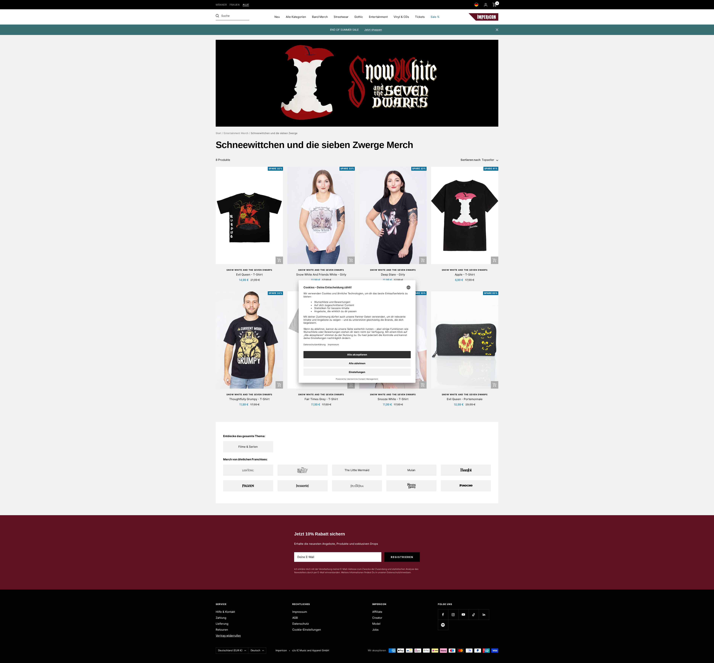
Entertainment (378, 17)
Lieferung (222, 623)
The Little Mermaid (357, 470)
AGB (295, 617)
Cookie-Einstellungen (306, 629)
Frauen (235, 4)
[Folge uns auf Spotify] (443, 625)
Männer (221, 4)
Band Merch (320, 17)
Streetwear (341, 17)
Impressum (299, 612)
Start (218, 133)
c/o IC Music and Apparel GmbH (310, 650)
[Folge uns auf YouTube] (463, 614)
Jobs (375, 629)
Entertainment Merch (236, 133)
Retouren (222, 629)
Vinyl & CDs (401, 17)
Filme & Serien (248, 446)
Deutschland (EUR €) (230, 650)
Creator (377, 617)
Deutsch (255, 650)
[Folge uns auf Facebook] (443, 614)
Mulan (411, 470)
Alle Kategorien (296, 17)
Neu (277, 17)
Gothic (358, 17)
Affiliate (377, 612)
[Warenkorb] (494, 5)
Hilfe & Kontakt (225, 612)
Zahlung (221, 617)
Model (376, 623)
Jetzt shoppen (373, 29)
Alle (246, 4)
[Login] (485, 4)
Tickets (420, 17)
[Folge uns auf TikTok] (474, 614)
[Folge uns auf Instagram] (453, 614)
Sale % (435, 17)
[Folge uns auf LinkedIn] (484, 614)
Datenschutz (300, 623)
